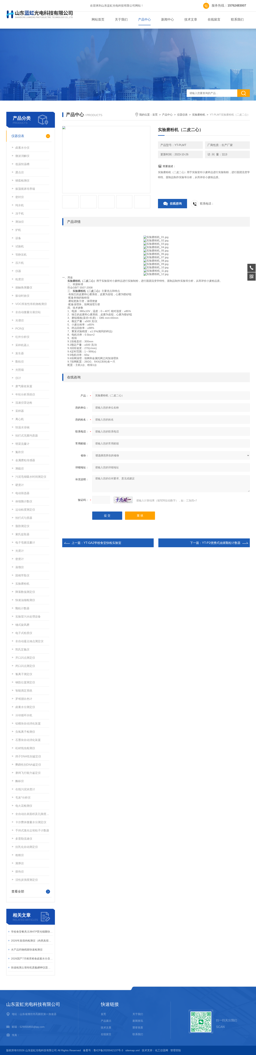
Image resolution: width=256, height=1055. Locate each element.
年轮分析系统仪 (25, 394)
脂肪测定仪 (22, 526)
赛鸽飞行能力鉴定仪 (28, 772)
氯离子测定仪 (23, 674)
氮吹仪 (19, 452)
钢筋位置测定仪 (25, 682)
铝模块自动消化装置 (28, 723)
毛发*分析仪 (23, 797)
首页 (155, 114)
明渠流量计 (22, 443)
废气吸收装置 (23, 386)
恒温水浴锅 (22, 427)
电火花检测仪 (23, 805)
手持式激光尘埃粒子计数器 (32, 830)
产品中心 (144, 19)
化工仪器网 (161, 1050)
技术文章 (190, 19)
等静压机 (21, 254)
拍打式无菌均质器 (26, 435)
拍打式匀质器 (23, 517)
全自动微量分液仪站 (28, 312)
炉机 (18, 229)
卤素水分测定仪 (25, 707)
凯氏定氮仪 (22, 649)
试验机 (19, 246)
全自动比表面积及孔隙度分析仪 (32, 814)
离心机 (19, 419)
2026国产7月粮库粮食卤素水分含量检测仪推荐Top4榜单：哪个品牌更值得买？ (32, 958)
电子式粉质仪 (23, 633)
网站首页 (98, 19)
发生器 (19, 353)
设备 (18, 238)
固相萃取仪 (22, 575)
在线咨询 (176, 203)
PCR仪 (19, 328)
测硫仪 (19, 468)
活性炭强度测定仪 (26, 879)
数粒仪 (19, 361)
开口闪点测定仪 (25, 657)
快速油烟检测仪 (25, 600)
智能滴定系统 (23, 690)
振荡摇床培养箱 (25, 188)
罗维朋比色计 (23, 698)
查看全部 (17, 891)
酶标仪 (19, 781)
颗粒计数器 (22, 608)
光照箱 (19, 369)
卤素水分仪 (22, 147)
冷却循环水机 (23, 715)
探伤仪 (19, 871)
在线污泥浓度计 (25, 789)
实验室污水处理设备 (28, 616)
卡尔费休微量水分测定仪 (30, 822)
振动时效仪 (22, 295)
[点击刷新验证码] (123, 500)
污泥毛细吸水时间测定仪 (30, 476)
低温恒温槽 (22, 164)
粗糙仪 (19, 855)
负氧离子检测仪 (25, 731)
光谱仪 (19, 320)
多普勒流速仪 (23, 838)
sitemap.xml (132, 1050)
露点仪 (19, 172)
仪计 (18, 378)
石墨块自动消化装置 (28, 739)
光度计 (19, 550)
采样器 (19, 410)
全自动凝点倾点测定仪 (29, 641)
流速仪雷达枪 (23, 402)
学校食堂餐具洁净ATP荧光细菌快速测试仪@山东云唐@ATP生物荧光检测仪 (32, 931)
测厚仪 (19, 863)
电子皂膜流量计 (25, 542)
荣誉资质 (137, 1027)
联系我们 (237, 19)
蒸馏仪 (19, 567)
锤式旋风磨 (22, 624)
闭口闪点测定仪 (25, 665)
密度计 (19, 558)
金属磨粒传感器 (25, 460)
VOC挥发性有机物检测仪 (31, 303)
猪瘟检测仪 (22, 180)
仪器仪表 (17, 136)
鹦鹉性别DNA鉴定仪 (28, 764)
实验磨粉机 (22, 583)
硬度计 (19, 484)
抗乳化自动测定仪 (26, 846)
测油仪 (19, 221)
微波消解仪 (22, 155)
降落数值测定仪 (25, 591)
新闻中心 (167, 19)
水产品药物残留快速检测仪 (27, 949)
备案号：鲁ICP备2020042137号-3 (103, 1050)
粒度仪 (19, 279)
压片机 (19, 262)
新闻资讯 (137, 1020)
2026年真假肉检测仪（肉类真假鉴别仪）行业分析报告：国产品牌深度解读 (32, 940)
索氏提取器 (22, 534)
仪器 (18, 271)
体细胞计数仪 (23, 501)
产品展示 (106, 1020)
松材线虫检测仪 (25, 748)
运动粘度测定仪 (25, 509)
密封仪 (19, 197)
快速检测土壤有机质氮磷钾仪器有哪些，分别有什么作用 (32, 967)
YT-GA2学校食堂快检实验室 (102, 542)
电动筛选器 (22, 493)
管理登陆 (175, 1050)
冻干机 (19, 213)
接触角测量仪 (23, 287)
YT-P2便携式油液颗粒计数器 (221, 542)
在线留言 (214, 19)
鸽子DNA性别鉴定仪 (28, 756)
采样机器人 (22, 345)
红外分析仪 (22, 336)
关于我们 (121, 19)
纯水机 (19, 205)
